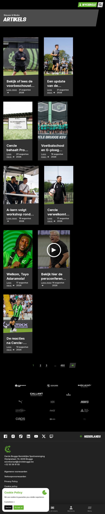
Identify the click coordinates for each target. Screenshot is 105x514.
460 (63, 365)
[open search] (100, 4)
